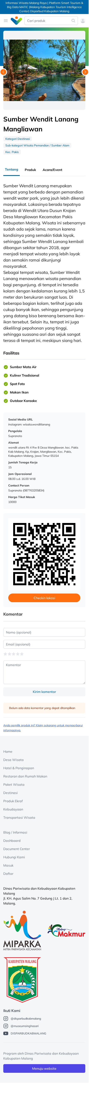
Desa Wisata (13, 760)
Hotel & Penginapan (18, 768)
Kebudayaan (13, 809)
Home (7, 751)
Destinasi (10, 793)
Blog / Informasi (15, 832)
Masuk (8, 865)
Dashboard (12, 841)
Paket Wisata (14, 784)
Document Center (16, 849)
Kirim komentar (44, 692)
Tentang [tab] (11, 169)
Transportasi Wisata (19, 817)
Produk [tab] (30, 170)
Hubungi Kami (14, 857)
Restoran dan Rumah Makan (25, 776)
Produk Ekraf (13, 801)
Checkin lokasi (44, 598)
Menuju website (44, 1068)
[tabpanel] (44, 295)
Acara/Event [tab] (52, 170)
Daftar (8, 874)
